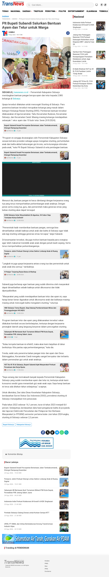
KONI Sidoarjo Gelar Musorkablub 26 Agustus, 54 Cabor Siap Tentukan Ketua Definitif (27, 216)
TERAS (5, 11)
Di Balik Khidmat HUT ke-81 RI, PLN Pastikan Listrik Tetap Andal (83, 71)
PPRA (46, 569)
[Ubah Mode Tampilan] (96, 4)
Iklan (46, 566)
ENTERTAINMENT (76, 11)
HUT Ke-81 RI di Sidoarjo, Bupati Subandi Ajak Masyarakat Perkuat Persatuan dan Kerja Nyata (29, 366)
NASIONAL (15, 11)
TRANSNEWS (6, 19)
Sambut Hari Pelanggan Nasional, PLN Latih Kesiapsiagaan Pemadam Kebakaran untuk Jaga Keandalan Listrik (82, 57)
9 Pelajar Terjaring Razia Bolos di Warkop (20, 272)
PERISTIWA (50, 11)
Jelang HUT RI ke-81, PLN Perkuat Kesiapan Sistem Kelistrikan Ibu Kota (83, 83)
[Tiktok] (105, 4)
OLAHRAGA (91, 11)
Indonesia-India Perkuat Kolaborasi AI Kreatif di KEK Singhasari (83, 25)
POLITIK (62, 11)
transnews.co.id (21, 92)
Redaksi (47, 561)
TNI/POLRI (38, 11)
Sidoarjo (16, 98)
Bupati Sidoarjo (8, 425)
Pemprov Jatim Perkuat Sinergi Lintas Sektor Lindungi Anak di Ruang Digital (31, 252)
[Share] (68, 33)
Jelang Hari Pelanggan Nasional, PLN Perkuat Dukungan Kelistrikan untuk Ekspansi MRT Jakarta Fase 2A (83, 40)
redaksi (12, 32)
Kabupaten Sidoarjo (24, 425)
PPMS (46, 563)
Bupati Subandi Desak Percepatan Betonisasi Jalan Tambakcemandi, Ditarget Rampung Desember (30, 126)
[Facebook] (101, 4)
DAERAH (26, 11)
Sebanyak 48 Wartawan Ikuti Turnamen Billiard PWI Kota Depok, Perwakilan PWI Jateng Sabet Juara (28, 333)
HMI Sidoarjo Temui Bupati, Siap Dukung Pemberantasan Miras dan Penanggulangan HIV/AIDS (30, 309)
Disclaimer (48, 571)
